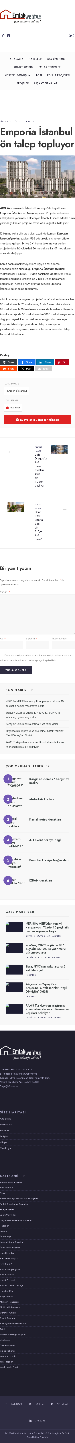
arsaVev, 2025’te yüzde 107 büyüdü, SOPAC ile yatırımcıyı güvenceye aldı (46, 949)
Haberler (35, 59)
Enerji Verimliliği (8, 1215)
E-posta (31, 638)
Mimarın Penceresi (9, 1302)
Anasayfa (16, 59)
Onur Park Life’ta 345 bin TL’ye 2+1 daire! (39, 522)
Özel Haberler (20, 911)
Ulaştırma (5, 1340)
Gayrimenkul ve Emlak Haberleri (43, 935)
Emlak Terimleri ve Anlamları (14, 1204)
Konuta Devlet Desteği (11, 1285)
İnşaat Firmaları (46, 83)
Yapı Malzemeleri (8, 1356)
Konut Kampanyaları (10, 1269)
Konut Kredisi (23, 67)
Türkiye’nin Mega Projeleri (13, 1334)
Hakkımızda (6, 1124)
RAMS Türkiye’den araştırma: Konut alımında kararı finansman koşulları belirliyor (47, 1009)
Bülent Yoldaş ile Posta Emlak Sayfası (19, 1198)
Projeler (23, 83)
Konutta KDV (6, 1291)
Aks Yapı (15, 407)
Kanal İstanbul (7, 1253)
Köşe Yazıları (6, 1296)
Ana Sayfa (5, 1118)
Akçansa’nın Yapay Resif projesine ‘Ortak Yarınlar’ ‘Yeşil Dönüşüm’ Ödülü (46, 988)
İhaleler (3, 1231)
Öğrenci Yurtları (8, 1312)
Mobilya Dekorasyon (10, 1307)
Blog (2, 1193)
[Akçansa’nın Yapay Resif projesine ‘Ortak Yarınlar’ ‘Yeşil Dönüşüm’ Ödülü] (14, 987)
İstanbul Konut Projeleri (11, 1242)
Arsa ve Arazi (6, 1187)
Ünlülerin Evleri (7, 1345)
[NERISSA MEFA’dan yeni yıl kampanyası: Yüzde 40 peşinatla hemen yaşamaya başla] (14, 927)
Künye (3, 1142)
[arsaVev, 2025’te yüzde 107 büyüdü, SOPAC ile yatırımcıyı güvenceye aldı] (14, 948)
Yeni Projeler (6, 1361)
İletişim (4, 1136)
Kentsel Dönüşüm (18, 75)
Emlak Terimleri (50, 67)
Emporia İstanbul (17, 390)
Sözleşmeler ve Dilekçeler (13, 1323)
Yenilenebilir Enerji (9, 1367)
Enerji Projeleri (7, 1209)
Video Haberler (7, 1351)
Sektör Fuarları (7, 1318)
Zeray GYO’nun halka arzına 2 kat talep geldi (32, 724)
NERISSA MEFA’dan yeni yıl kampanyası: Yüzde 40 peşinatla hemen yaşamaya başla (47, 927)
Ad (3, 638)
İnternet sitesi (59, 638)
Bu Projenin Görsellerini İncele (39, 419)
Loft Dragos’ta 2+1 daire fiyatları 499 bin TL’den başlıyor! (41, 466)
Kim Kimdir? (6, 1264)
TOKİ (39, 75)
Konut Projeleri (58, 75)
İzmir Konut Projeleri (10, 1247)
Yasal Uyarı (6, 1148)
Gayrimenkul (56, 59)
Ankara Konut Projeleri (11, 1182)
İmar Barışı (5, 1236)
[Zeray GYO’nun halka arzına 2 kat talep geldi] (14, 970)
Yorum (5, 591)
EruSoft (66, 1433)
